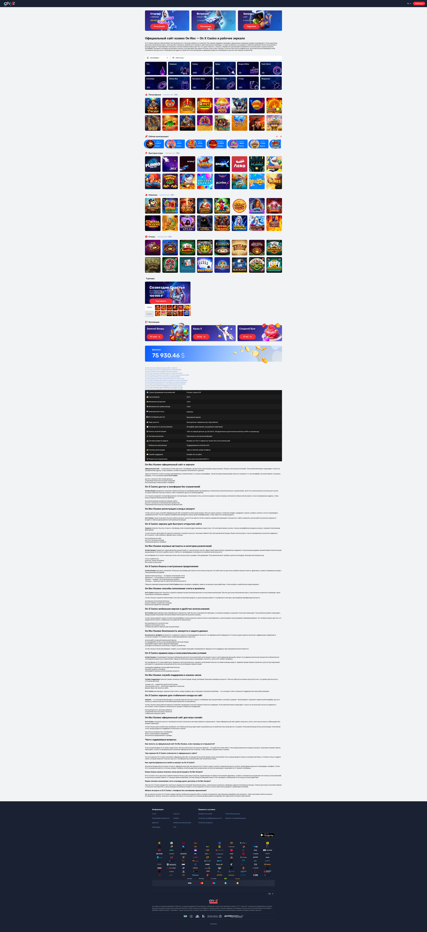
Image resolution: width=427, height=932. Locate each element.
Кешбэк (176, 818)
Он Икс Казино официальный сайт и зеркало (161, 368)
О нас (154, 814)
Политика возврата (205, 823)
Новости (176, 814)
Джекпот (155, 823)
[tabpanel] (167, 20)
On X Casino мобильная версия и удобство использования (166, 380)
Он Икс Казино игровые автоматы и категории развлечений (167, 375)
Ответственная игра (232, 814)
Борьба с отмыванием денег (235, 818)
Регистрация (419, 3)
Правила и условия (205, 814)
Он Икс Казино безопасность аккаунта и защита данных (165, 382)
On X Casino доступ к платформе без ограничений (163, 370)
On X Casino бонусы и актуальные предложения (162, 377)
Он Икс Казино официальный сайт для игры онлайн (164, 389)
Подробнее (251, 26)
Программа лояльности (161, 818)
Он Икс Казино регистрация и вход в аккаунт (161, 371)
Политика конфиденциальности (210, 818)
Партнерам (156, 827)
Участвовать (161, 301)
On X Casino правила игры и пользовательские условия (165, 384)
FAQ (174, 827)
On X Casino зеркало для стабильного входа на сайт (164, 387)
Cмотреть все (171, 153)
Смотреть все (169, 95)
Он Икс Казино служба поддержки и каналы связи (163, 386)
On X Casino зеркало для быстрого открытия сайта (163, 373)
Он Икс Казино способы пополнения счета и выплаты (164, 378)
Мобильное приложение (182, 823)
